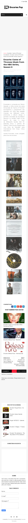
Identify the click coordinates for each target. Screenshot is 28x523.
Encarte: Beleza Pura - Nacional (12, 340)
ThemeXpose (11, 519)
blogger (14, 371)
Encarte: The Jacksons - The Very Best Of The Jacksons (17, 433)
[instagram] (11, 517)
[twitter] (23, 1)
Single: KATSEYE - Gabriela (17, 420)
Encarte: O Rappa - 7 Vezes (17, 427)
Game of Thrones (16, 53)
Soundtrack (6, 54)
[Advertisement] (14, 34)
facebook (23, 371)
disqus (18, 371)
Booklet (9, 53)
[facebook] (16, 517)
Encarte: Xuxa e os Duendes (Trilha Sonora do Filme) (13, 325)
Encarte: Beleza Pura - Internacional (13, 353)
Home (5, 53)
